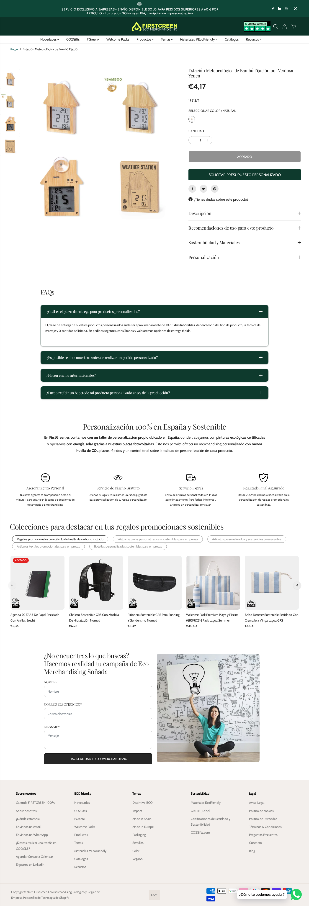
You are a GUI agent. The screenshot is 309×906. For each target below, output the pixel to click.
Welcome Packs (117, 39)
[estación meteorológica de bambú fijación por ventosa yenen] (61, 107)
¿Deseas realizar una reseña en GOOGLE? (36, 845)
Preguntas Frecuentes (263, 835)
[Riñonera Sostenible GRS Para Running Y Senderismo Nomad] (155, 583)
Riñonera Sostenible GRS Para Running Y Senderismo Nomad (154, 617)
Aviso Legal (256, 803)
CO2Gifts (73, 39)
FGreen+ (93, 39)
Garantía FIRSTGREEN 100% (35, 803)
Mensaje (52, 726)
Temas (166, 39)
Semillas (138, 843)
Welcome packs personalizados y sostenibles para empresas (158, 539)
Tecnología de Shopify (55, 897)
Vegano (137, 859)
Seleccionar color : (212, 111)
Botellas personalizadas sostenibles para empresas (128, 546)
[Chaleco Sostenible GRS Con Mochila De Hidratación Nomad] (96, 583)
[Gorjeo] (203, 189)
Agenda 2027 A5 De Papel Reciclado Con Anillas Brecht (34, 617)
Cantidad (196, 131)
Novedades (48, 39)
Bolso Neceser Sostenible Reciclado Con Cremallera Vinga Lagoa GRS (272, 617)
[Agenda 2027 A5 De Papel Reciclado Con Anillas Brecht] (37, 583)
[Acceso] (285, 26)
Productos (144, 39)
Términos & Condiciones (265, 827)
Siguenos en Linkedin (30, 864)
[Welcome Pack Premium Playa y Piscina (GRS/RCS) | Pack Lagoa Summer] (213, 583)
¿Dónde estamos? (28, 819)
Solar (135, 851)
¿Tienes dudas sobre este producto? (221, 199)
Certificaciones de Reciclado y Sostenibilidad (210, 822)
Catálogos (232, 39)
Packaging (139, 835)
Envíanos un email (28, 827)
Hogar (14, 49)
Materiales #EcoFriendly (198, 39)
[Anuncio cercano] (295, 9)
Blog (252, 851)
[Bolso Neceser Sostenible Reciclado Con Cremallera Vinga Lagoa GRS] (272, 583)
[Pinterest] (215, 189)
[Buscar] (275, 26)
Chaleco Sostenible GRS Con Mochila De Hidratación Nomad (94, 617)
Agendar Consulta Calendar (34, 857)
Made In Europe (143, 827)
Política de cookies (261, 811)
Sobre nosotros (26, 811)
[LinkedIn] (279, 8)
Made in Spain (142, 819)
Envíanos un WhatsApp (32, 835)
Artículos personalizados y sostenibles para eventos (246, 539)
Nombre (50, 682)
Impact (137, 811)
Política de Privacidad (263, 819)
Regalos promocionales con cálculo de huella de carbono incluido (60, 539)
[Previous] (12, 585)
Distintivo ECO (142, 803)
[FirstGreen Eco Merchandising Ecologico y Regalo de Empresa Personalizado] (154, 26)
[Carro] (294, 26)
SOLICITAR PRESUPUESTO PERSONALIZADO (245, 175)
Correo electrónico (63, 704)
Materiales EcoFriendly (206, 803)
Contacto (255, 843)
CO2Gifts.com (200, 832)
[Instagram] (286, 8)
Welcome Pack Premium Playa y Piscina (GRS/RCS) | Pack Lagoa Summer (212, 617)
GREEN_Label (200, 811)
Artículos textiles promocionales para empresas (48, 546)
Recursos (253, 39)
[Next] (297, 585)
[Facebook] (273, 8)
